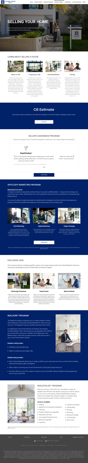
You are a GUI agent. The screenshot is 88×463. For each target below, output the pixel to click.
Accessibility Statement (47, 445)
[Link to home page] (9, 2)
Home (31, 2)
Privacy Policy (34, 445)
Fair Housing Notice (61, 445)
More (85, 2)
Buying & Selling (59, 2)
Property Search (38, 2)
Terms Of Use (24, 445)
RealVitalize (68, 2)
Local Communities (76, 2)
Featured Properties (48, 2)
